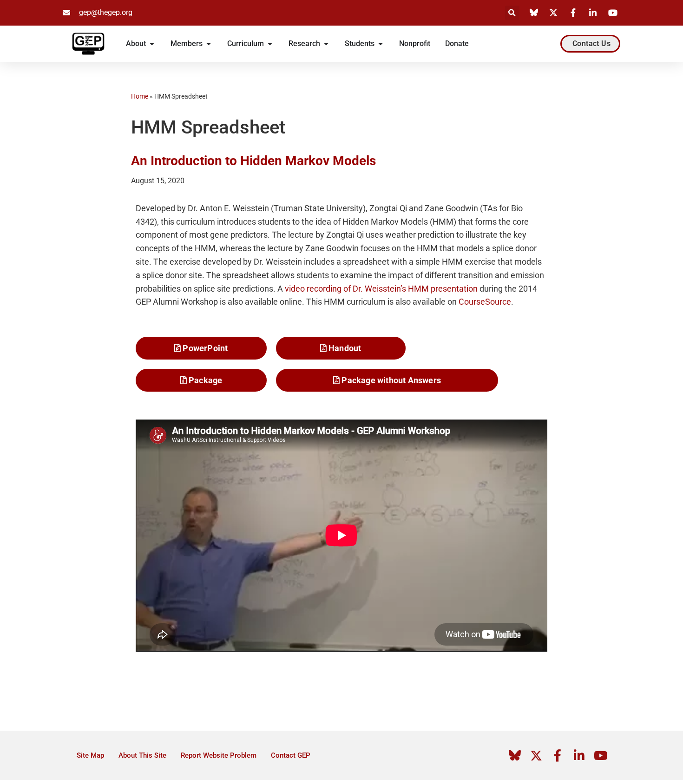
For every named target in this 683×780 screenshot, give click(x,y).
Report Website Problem (218, 755)
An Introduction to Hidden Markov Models (253, 160)
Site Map (90, 755)
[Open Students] (380, 43)
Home (139, 96)
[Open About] (152, 43)
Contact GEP (290, 755)
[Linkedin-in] (579, 755)
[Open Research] (326, 43)
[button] (512, 13)
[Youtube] (600, 755)
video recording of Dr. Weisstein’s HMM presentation (381, 288)
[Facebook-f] (558, 755)
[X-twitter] (536, 755)
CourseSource (485, 302)
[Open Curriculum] (270, 43)
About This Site (142, 755)
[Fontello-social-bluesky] (515, 755)
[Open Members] (208, 43)
